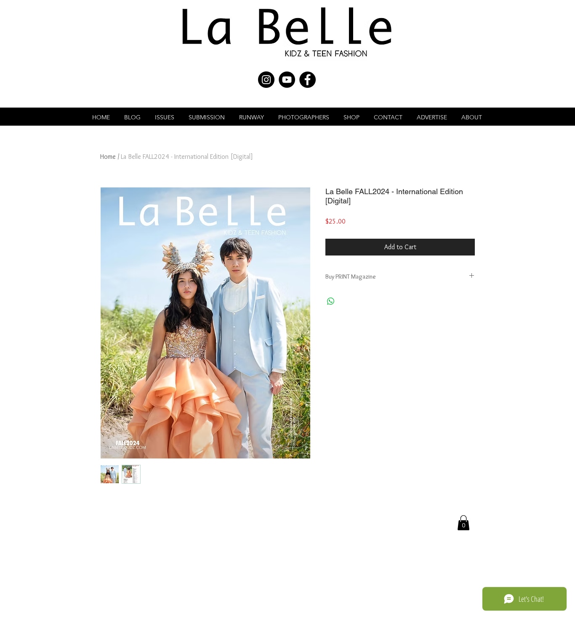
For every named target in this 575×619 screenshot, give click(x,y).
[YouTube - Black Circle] (287, 79)
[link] (463, 522)
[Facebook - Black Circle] (307, 79)
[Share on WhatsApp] (331, 301)
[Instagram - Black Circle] (266, 79)
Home (108, 157)
